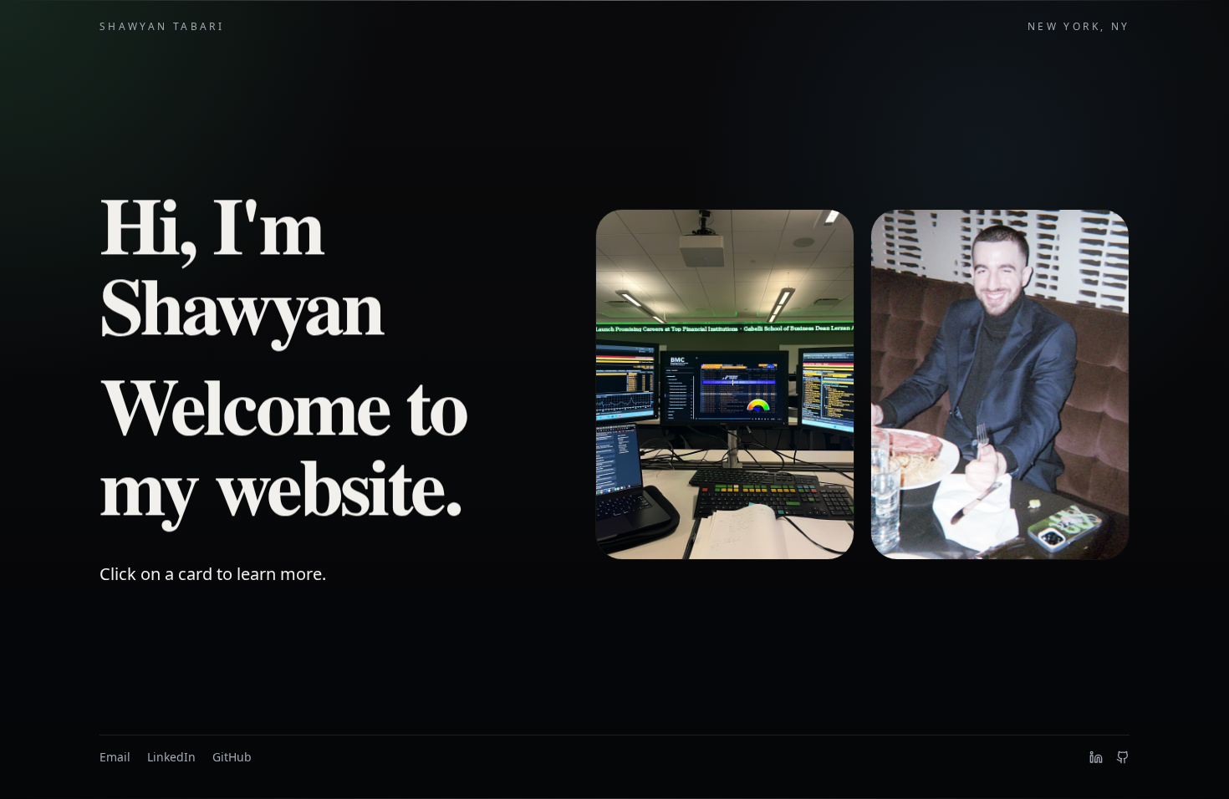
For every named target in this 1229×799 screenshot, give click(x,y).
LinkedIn (171, 757)
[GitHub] (1123, 757)
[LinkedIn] (1096, 757)
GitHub (232, 757)
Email (114, 757)
